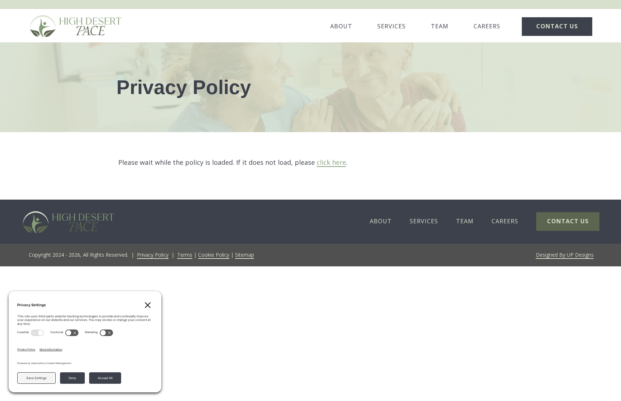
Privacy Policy (153, 254)
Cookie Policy (213, 254)
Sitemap (244, 254)
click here (331, 162)
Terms (184, 254)
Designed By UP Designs (565, 254)
